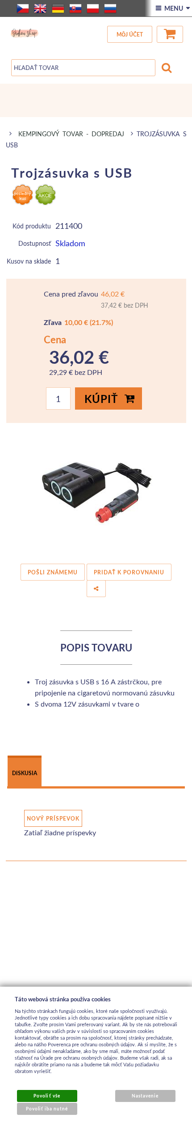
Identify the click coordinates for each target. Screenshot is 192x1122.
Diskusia (24, 773)
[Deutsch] (58, 8)
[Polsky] (93, 8)
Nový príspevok (53, 818)
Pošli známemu (53, 572)
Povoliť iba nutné (47, 1108)
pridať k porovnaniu (129, 572)
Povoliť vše (46, 1095)
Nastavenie (145, 1095)
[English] (40, 8)
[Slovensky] (75, 8)
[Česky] (23, 8)
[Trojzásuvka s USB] (96, 490)
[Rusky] (110, 8)
